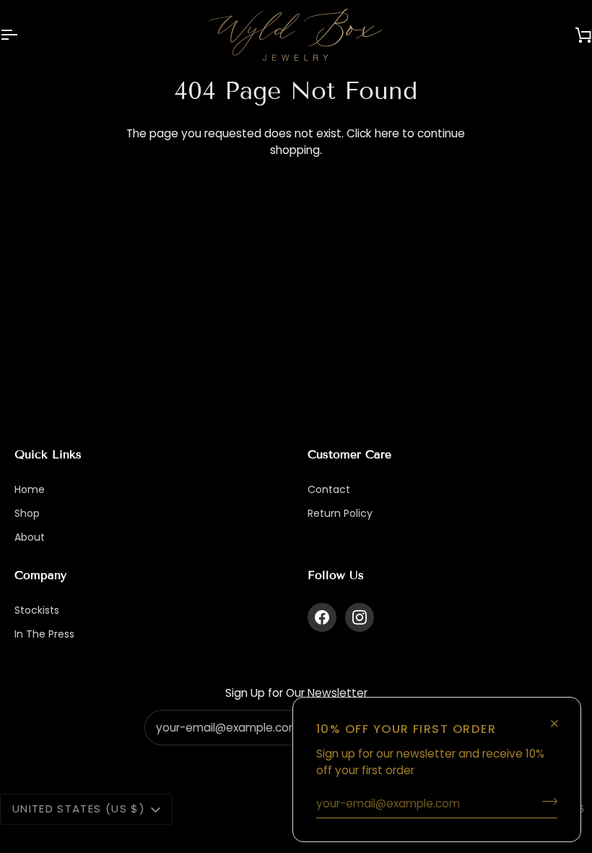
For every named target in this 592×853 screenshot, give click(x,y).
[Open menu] (21, 34)
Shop (27, 513)
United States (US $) (78, 808)
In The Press (44, 634)
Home (29, 489)
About (29, 537)
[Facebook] (322, 617)
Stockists (36, 610)
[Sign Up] (545, 801)
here (387, 133)
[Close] (560, 717)
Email (169, 741)
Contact (329, 489)
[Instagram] (359, 617)
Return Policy (340, 513)
